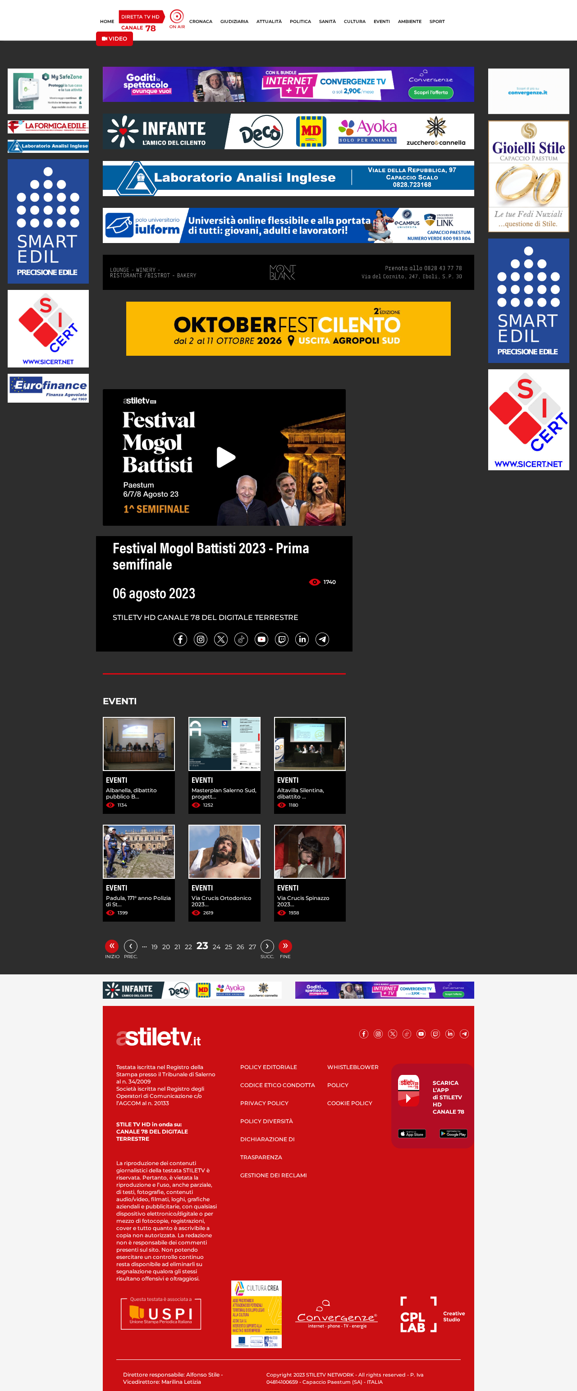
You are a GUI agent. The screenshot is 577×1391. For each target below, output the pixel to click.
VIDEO (117, 38)
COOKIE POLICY (349, 1103)
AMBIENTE (409, 21)
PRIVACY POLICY (264, 1103)
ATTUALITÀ (269, 21)
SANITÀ (327, 21)
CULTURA (355, 21)
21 (177, 947)
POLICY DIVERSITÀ (266, 1121)
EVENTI (382, 21)
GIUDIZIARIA (234, 21)
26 (240, 947)
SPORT (437, 21)
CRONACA (200, 21)
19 (154, 947)
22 (188, 947)
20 (166, 947)
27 (252, 947)
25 (228, 947)
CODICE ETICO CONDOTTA (277, 1085)
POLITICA (300, 21)
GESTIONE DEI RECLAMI (273, 1175)
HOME (107, 21)
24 (216, 947)
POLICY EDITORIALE (268, 1067)
